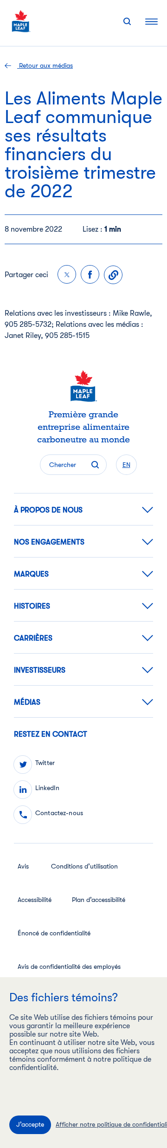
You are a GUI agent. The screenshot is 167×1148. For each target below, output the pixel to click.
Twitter (45, 762)
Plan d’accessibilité (98, 899)
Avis (23, 866)
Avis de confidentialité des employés (69, 966)
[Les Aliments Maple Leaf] (21, 21)
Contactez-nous (59, 813)
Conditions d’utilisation (84, 866)
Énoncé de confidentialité (54, 933)
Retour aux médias (45, 65)
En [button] (126, 464)
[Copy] (113, 275)
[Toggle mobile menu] (151, 21)
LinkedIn (47, 787)
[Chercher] (127, 21)
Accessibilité (34, 899)
